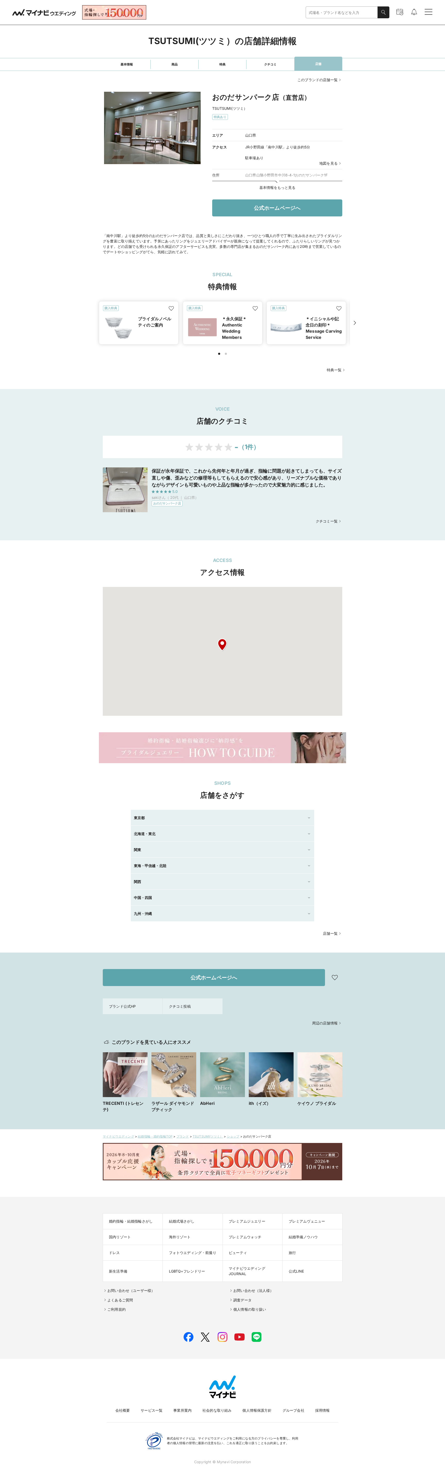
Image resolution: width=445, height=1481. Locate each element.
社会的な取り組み (217, 1410)
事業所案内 (182, 1410)
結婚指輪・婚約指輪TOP (155, 1136)
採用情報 (322, 1410)
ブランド (182, 1136)
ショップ (233, 1136)
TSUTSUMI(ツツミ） (208, 1136)
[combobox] (342, 12)
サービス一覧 (151, 1410)
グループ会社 (293, 1410)
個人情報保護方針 (256, 1410)
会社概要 (122, 1410)
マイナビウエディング (118, 1136)
